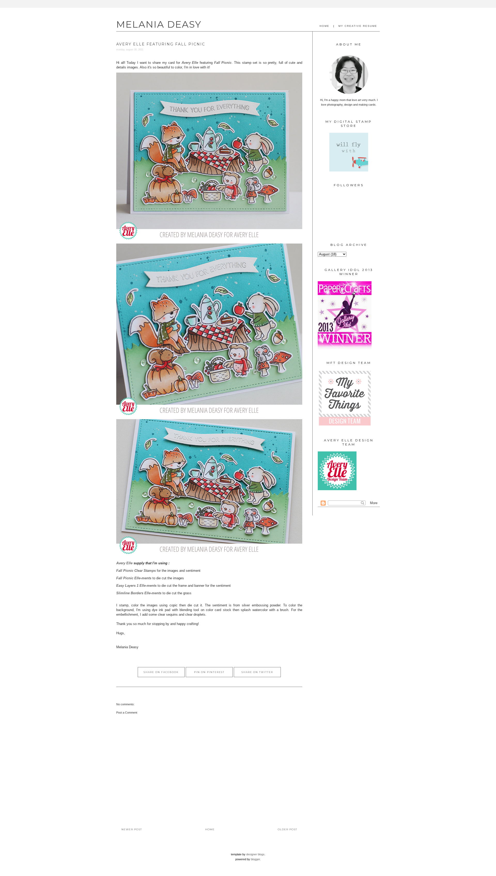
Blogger (255, 859)
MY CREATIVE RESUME (357, 26)
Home (210, 829)
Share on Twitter (257, 672)
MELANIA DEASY (159, 24)
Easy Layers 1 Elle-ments (136, 586)
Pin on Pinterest (209, 672)
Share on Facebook (161, 672)
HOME (324, 26)
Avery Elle (124, 563)
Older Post (287, 829)
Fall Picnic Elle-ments (133, 578)
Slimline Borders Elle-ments (138, 593)
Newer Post (131, 829)
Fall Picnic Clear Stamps (136, 571)
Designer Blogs (255, 854)
